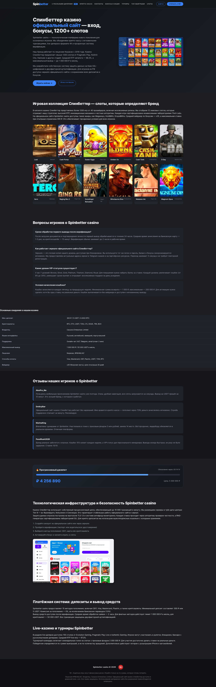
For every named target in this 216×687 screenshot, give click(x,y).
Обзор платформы (67, 82)
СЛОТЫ (150, 4)
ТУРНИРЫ (125, 4)
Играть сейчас (43, 83)
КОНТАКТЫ (98, 4)
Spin (40, 4)
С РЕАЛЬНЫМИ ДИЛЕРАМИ (64, 4)
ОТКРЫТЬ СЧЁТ (175, 4)
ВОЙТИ (160, 4)
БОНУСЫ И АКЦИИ (112, 4)
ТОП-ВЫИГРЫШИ (138, 4)
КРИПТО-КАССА (86, 4)
